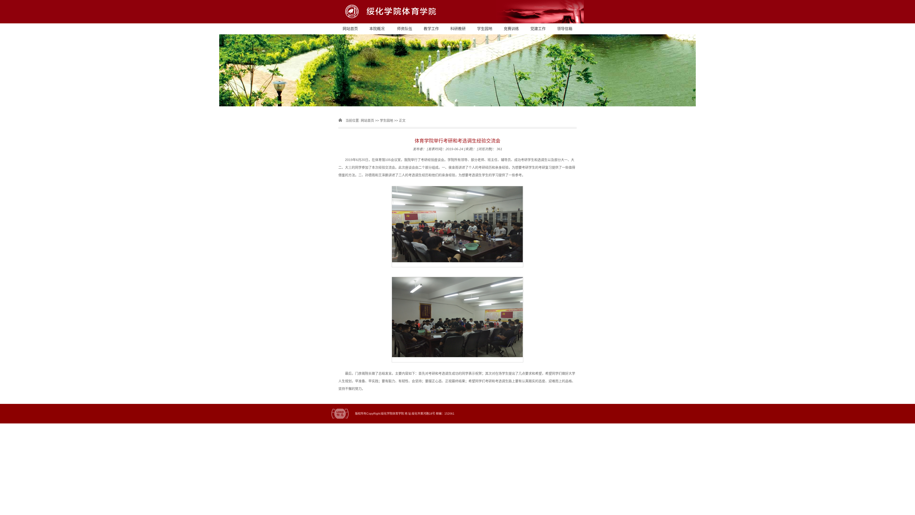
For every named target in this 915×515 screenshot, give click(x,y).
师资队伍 (404, 29)
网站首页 (350, 29)
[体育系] (457, 11)
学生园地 (484, 29)
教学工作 (431, 29)
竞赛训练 (511, 29)
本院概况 (377, 29)
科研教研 (458, 29)
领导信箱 (564, 29)
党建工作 (538, 29)
